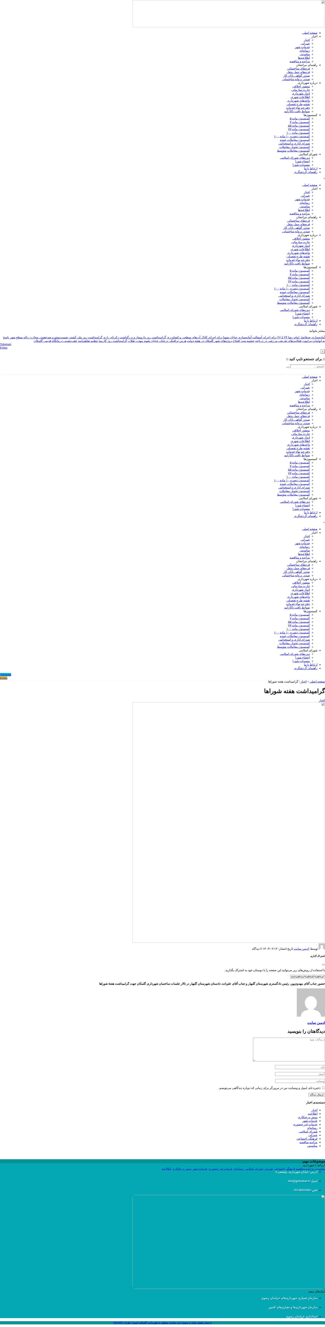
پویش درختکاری (307, 1117)
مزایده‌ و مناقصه (300, 61)
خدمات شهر (302, 47)
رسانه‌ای (304, 50)
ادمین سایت (301, 948)
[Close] (323, 964)
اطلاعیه (312, 1113)
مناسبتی (305, 54)
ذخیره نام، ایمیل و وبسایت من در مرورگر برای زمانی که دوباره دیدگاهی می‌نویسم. (269, 1088)
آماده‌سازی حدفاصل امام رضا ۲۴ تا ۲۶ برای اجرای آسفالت (288, 337)
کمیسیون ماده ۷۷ (299, 129)
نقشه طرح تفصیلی (298, 104)
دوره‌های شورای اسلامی (295, 157)
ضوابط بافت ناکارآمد (297, 111)
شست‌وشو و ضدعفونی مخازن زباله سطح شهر (39, 337)
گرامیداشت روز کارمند (113, 341)
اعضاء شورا (302, 161)
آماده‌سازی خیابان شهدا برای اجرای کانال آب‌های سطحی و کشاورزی (209, 337)
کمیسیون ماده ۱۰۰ (298, 132)
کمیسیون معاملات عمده (295, 139)
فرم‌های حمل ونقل (298, 72)
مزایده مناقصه (308, 1142)
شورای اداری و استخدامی (294, 143)
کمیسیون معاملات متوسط (293, 150)
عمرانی (305, 43)
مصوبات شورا (301, 164)
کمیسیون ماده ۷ (300, 122)
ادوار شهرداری (301, 93)
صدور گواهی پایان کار (296, 75)
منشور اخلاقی (301, 86)
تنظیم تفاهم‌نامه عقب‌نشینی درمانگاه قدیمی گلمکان (66, 341)
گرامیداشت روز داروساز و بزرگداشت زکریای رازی (134, 337)
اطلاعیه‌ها (304, 57)
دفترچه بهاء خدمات (298, 107)
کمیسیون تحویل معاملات (294, 147)
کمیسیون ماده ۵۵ (299, 125)
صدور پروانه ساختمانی (296, 79)
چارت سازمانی (300, 89)
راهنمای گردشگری (305, 172)
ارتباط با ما (310, 168)
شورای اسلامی (308, 1131)
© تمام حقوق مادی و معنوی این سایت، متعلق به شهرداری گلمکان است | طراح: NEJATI (162, 1322)
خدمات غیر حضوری (305, 1124)
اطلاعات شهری (300, 97)
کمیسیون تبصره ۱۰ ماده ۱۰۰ (292, 136)
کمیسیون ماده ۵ (300, 118)
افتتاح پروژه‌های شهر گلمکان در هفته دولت (213, 341)
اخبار (307, 40)
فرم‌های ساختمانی (298, 68)
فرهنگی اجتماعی (306, 1138)
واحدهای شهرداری (298, 100)
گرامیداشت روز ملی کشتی (85, 337)
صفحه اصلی (309, 32)
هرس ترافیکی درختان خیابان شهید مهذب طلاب (157, 341)
